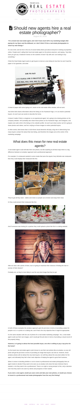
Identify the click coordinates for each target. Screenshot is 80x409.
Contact (53, 404)
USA (38, 404)
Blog (42, 404)
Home (25, 404)
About (47, 404)
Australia (32, 404)
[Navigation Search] (64, 19)
